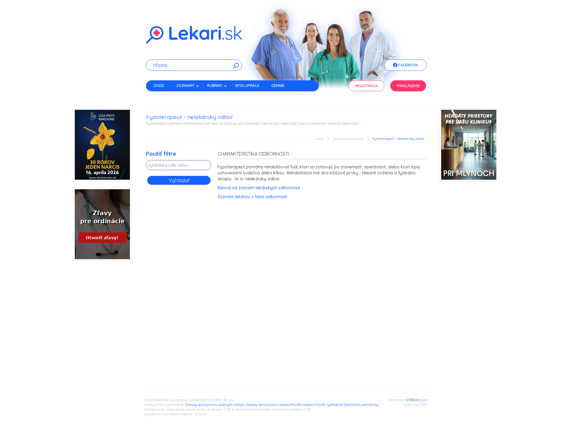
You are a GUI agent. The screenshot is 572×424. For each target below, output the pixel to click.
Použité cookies (301, 405)
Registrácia (366, 86)
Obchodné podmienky (361, 405)
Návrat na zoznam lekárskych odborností (258, 187)
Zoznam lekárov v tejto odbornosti (252, 196)
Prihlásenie (408, 86)
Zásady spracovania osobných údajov (215, 405)
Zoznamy (185, 85)
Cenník (278, 85)
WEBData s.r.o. (416, 400)
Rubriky (214, 85)
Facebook (407, 65)
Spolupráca (247, 85)
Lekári (319, 139)
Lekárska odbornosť (347, 139)
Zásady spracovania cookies (267, 405)
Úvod (158, 85)
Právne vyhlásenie (328, 405)
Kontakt (161, 96)
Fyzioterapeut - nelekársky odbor (398, 139)
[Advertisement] (179, 284)
